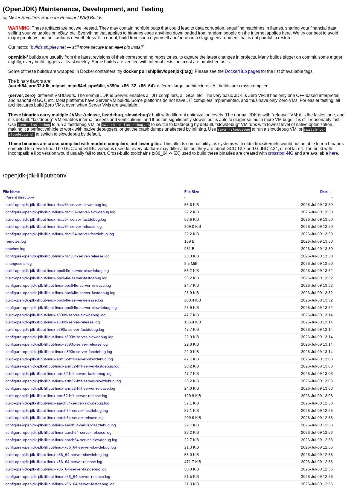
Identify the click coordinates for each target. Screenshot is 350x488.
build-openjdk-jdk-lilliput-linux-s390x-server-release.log (52, 322)
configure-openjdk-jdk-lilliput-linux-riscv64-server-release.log (57, 256)
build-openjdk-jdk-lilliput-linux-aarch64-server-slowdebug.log (57, 403)
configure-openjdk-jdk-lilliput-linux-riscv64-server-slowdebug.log (60, 212)
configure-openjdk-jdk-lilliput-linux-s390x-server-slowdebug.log (59, 337)
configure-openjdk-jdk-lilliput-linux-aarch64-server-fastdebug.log (60, 425)
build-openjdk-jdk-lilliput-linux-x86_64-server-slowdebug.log (56, 455)
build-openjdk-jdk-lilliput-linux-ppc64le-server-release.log (54, 300)
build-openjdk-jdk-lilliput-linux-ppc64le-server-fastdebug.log (56, 278)
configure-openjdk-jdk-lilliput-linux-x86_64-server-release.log (57, 477)
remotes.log (15, 241)
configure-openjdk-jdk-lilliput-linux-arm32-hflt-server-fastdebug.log (62, 366)
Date (324, 192)
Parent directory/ (19, 197)
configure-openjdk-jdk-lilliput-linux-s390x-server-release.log (56, 344)
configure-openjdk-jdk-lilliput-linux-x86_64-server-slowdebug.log (60, 447)
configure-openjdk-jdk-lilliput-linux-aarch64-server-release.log (58, 432)
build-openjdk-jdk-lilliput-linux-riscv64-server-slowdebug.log (56, 205)
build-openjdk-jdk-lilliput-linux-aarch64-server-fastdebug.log (56, 411)
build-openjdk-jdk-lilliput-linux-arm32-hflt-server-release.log (56, 396)
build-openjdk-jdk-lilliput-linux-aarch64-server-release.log (54, 418)
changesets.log (18, 264)
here (333, 153)
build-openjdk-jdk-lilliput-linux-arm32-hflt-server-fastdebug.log (58, 374)
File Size (191, 192)
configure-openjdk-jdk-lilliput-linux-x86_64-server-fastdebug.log (60, 484)
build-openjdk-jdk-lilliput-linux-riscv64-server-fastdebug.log (55, 219)
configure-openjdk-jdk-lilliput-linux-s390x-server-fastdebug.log (58, 352)
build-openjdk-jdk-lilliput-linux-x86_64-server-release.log (53, 462)
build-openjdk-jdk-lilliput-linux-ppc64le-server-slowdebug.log (57, 271)
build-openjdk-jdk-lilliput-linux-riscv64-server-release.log (53, 227)
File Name (11, 192)
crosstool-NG (280, 153)
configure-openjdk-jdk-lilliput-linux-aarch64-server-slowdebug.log (61, 440)
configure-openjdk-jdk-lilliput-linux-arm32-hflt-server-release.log (60, 388)
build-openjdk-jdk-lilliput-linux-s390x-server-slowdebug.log (55, 315)
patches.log (15, 249)
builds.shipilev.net (48, 47)
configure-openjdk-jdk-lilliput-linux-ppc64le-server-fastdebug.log (60, 293)
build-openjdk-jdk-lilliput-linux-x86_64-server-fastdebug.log (56, 469)
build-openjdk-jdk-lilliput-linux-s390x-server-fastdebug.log (54, 330)
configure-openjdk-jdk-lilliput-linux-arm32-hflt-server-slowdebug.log (63, 381)
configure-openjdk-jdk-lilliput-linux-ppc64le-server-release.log (58, 285)
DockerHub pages (242, 71)
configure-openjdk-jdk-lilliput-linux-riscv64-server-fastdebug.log (59, 234)
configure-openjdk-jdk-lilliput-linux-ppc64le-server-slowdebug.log (61, 308)
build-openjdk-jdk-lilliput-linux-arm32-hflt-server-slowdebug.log (59, 359)
